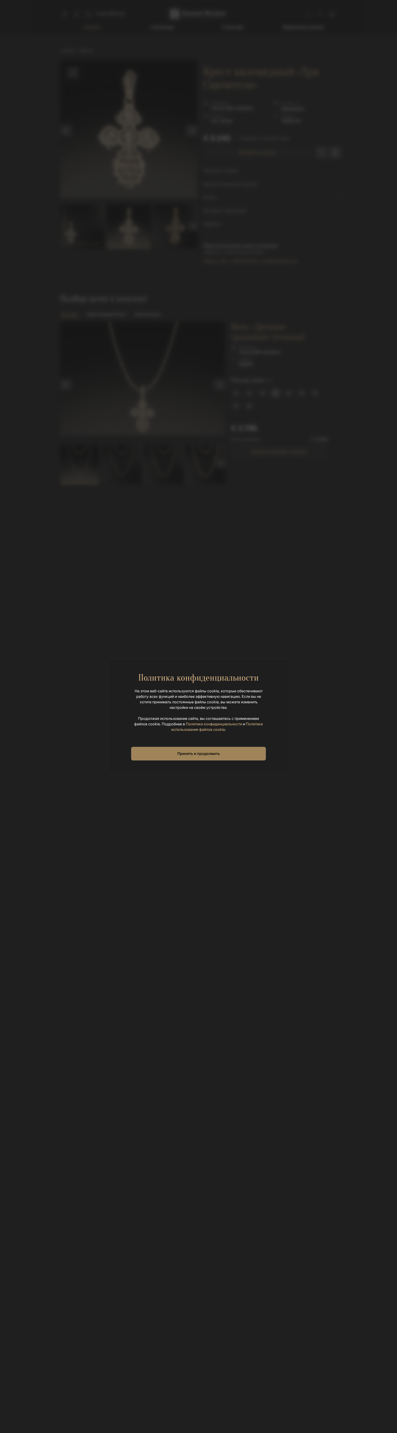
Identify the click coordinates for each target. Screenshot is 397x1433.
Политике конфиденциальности (214, 724)
